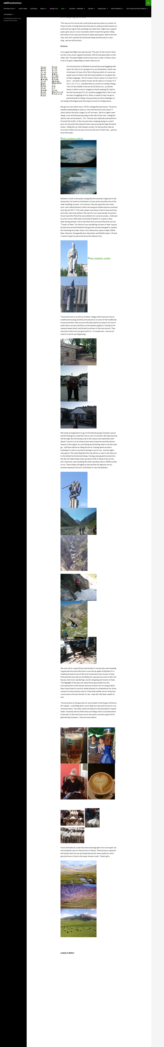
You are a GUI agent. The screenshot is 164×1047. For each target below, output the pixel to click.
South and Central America (136, 8)
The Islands (8, 14)
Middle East (102, 8)
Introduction (9, 8)
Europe (90, 8)
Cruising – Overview (76, 8)
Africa (42, 8)
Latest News (23, 8)
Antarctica (54, 8)
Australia (33, 8)
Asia (62, 8)
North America (116, 8)
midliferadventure (12, 3)
